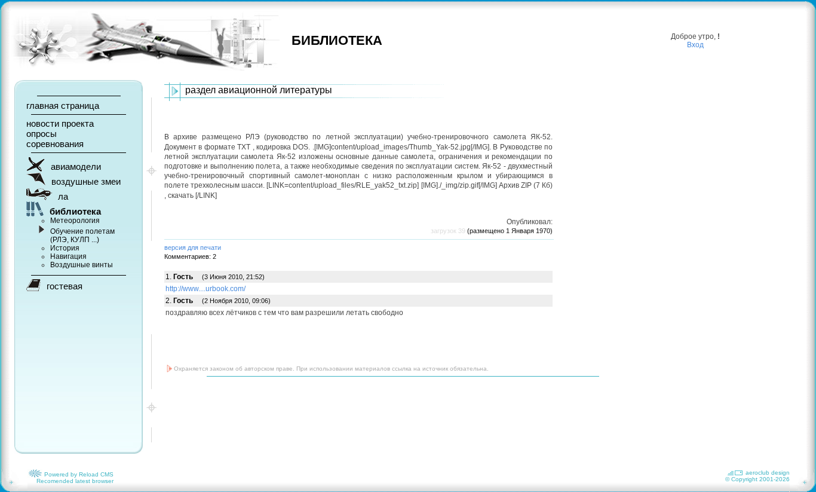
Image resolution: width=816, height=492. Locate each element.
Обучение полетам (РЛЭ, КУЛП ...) (82, 235)
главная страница (62, 105)
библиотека (75, 211)
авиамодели (76, 166)
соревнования (55, 144)
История (64, 248)
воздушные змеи (86, 181)
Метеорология (75, 220)
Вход (695, 45)
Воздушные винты (81, 265)
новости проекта (60, 123)
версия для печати (192, 247)
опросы (41, 134)
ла (63, 196)
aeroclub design (768, 472)
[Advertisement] (381, 415)
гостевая (64, 286)
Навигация (68, 256)
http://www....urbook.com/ (205, 289)
